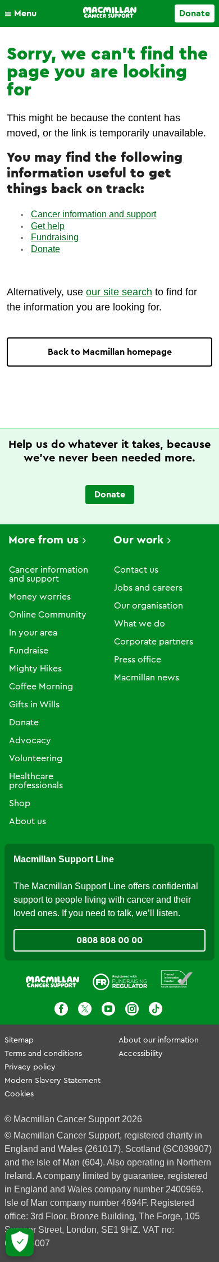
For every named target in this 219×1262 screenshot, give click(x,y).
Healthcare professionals (36, 781)
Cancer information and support (93, 214)
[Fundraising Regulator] (120, 979)
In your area (33, 632)
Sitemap (19, 1040)
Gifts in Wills (34, 704)
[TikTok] (155, 1009)
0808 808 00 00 (109, 940)
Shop (19, 803)
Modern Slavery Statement (52, 1081)
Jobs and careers (148, 587)
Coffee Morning (41, 686)
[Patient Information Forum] (177, 979)
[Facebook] (61, 1009)
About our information (158, 1040)
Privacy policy (30, 1067)
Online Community (47, 614)
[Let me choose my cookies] (20, 1242)
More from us (43, 540)
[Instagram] (132, 1009)
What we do (139, 623)
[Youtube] (108, 1009)
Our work (138, 540)
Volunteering (35, 758)
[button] (23, 13)
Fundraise (28, 650)
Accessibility (140, 1054)
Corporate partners (153, 641)
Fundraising (55, 237)
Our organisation (148, 605)
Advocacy (30, 740)
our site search (119, 292)
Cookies (19, 1094)
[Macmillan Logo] (109, 12)
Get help (48, 226)
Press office (137, 659)
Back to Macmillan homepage (110, 351)
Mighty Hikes (35, 668)
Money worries (40, 596)
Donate (194, 13)
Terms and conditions (43, 1054)
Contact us (136, 569)
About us (27, 821)
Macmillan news (146, 677)
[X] (85, 1009)
